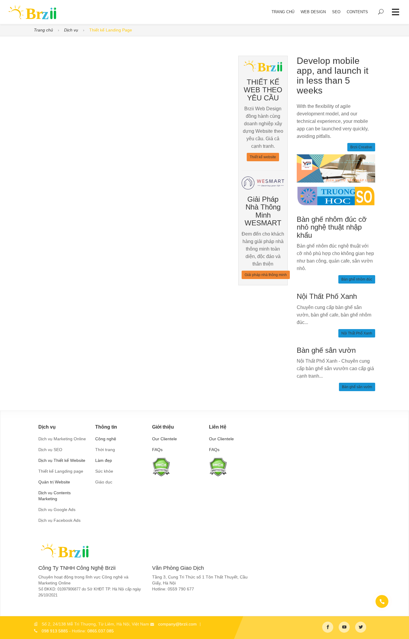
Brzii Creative (361, 147)
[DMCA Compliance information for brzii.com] (161, 466)
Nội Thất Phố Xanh (356, 333)
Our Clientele (164, 438)
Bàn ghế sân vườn (357, 387)
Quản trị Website (54, 482)
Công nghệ (105, 438)
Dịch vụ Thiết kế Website (61, 460)
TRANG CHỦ (283, 12)
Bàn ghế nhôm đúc (356, 279)
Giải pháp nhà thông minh (266, 275)
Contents (357, 12)
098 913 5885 (55, 631)
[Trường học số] (336, 195)
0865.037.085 (100, 631)
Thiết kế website (263, 157)
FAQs (157, 449)
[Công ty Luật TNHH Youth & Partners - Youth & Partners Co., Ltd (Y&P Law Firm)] (336, 168)
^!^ (400, 627)
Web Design (313, 12)
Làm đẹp (103, 460)
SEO (336, 12)
